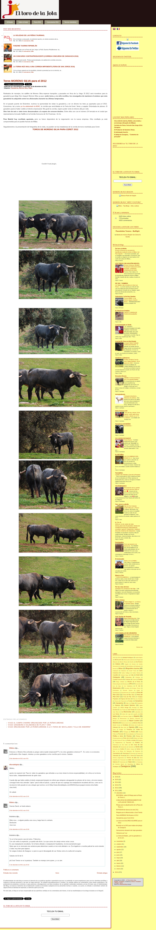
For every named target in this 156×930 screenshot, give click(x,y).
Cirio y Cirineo (119, 600)
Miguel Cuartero (134, 720)
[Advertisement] (30, 733)
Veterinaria (123, 762)
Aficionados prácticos (129, 659)
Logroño (135, 714)
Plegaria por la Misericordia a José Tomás (129, 812)
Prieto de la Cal (127, 738)
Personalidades (130, 734)
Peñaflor (116, 732)
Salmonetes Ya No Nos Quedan (125, 296)
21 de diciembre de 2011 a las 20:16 (19, 864)
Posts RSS (37, 22)
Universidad (137, 759)
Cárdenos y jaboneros (122, 358)
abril (117, 860)
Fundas (130, 701)
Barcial (114, 668)
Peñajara (125, 731)
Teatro (139, 753)
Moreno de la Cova (126, 722)
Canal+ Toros (132, 670)
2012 (116, 788)
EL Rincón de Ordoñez (122, 311)
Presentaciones (117, 738)
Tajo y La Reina (118, 751)
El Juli (138, 686)
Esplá (138, 690)
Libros (123, 714)
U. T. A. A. (118, 522)
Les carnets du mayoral (123, 438)
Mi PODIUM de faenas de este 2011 (127, 810)
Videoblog (130, 764)
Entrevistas (116, 690)
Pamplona (129, 729)
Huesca (117, 705)
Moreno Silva (23, 88)
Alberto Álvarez (124, 662)
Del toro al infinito (121, 248)
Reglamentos (118, 742)
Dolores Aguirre (117, 683)
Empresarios (117, 688)
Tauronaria (126, 753)
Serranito (115, 749)
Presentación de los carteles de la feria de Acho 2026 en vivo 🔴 (132, 489)
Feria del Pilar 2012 (128, 694)
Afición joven (118, 659)
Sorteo (138, 749)
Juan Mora (116, 712)
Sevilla (122, 749)
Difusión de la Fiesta (133, 681)
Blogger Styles (119, 883)
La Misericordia (126, 712)
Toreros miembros (70, 22)
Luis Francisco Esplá (126, 716)
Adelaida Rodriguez (127, 657)
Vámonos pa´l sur (121, 833)
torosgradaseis (120, 394)
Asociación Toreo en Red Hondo (125, 341)
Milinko (12, 748)
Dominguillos (119, 542)
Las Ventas (116, 714)
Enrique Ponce (136, 688)
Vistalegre (115, 766)
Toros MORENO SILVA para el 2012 (25, 80)
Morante (115, 723)
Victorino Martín (119, 764)
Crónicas (127, 679)
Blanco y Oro (119, 575)
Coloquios (116, 677)
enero (118, 869)
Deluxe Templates (136, 881)
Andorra (117, 664)
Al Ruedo (10, 22)
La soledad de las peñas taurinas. (29, 35)
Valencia (115, 762)
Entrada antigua (102, 873)
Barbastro (138, 666)
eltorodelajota (14, 764)
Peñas (133, 732)
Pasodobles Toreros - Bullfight (128, 231)
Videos (138, 764)
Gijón (127, 703)
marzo (118, 863)
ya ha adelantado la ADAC (30, 106)
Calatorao (123, 670)
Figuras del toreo (125, 698)
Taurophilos (119, 473)
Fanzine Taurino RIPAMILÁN (25, 46)
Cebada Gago (124, 675)
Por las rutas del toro (122, 587)
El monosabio (119, 559)
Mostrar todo (139, 647)
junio (118, 855)
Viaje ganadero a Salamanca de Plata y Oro (29, 725)
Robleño (137, 742)
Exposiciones (124, 692)
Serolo (137, 747)
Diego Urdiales (120, 681)
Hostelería (140, 703)
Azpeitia (122, 666)
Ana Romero (139, 662)
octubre (118, 844)
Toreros (138, 755)
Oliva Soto (123, 727)
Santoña (131, 747)
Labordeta (137, 712)
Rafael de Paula (138, 738)
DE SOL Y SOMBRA (121, 283)
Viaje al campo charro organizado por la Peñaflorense (36, 723)
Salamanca (116, 744)
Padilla (121, 729)
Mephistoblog (123, 884)
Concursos (128, 677)
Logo (129, 714)
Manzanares (123, 718)
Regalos (140, 740)
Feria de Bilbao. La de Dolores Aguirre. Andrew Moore (130, 300)
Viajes (30, 88)
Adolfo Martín (139, 657)
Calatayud (115, 670)
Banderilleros (130, 666)
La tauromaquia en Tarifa (123, 325)
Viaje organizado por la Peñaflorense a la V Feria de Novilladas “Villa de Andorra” (49, 727)
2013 (116, 785)
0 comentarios (26, 40)
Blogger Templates (119, 881)
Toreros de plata (131, 757)
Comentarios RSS (52, 22)
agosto (118, 849)
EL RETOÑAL (119, 454)
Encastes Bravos (121, 376)
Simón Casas (130, 749)
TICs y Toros (130, 755)
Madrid (136, 716)
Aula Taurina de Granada (123, 616)
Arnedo (134, 664)
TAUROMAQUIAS (121, 486)
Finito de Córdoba (138, 698)
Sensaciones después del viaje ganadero (129, 830)
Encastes (127, 688)
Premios (129, 736)
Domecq (125, 683)
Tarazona (137, 751)
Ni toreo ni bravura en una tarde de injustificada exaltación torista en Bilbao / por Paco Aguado (127, 252)
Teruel (122, 755)
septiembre (119, 847)
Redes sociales (131, 740)
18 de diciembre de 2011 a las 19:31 (19, 810)
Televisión (115, 755)
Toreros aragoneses (118, 757)
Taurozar (133, 753)
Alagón (139, 659)
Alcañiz (131, 662)
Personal (120, 734)
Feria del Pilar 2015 (129, 696)
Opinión (132, 727)
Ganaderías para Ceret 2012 (125, 818)
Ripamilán (128, 742)
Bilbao (121, 668)
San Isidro (125, 744)
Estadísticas (116, 692)
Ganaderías (119, 703)
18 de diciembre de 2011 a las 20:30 (19, 829)
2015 (114, 657)
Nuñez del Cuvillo (136, 725)
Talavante (129, 751)
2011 (116, 790)
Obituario (115, 727)
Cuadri (134, 679)
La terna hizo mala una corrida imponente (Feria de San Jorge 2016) (44, 66)
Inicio (57, 873)
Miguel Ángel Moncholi (130, 618)
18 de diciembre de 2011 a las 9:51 (18, 758)
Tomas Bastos (128, 440)
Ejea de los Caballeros (125, 686)
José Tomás (131, 709)
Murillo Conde (116, 725)
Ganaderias (15, 88)
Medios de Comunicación (120, 720)
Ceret (137, 675)
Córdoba (137, 677)
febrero (118, 866)
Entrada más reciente (10, 873)
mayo (118, 858)
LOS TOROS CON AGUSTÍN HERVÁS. (127, 263)
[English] (114, 29)
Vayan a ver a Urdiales (130, 560)
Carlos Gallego (126, 673)
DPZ (130, 684)
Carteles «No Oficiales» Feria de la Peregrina (127, 474)
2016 (119, 657)
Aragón (127, 664)
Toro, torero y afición (122, 504)
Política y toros (118, 736)
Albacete (115, 662)
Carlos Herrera (136, 673)
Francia (117, 701)
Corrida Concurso (118, 679)
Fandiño (133, 692)
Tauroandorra (116, 753)
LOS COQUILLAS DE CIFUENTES (126, 633)
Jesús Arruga (124, 707)
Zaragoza (125, 766)
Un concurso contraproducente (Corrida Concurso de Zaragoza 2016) (45, 56)
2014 (116, 782)
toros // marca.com (121, 411)
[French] (118, 29)
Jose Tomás (122, 709)
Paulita (138, 729)
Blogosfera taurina (132, 668)
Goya (132, 703)
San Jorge (134, 744)
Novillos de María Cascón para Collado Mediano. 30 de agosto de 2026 (132, 361)
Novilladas (125, 725)
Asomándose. (128, 425)
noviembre (119, 841)
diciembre (119, 793)
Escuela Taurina (127, 690)
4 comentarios (26, 61)
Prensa (138, 736)
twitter (129, 759)
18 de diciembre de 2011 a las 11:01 (19, 796)
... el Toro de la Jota (130, 880)
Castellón (115, 675)
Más (32, 40)
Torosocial (123, 759)
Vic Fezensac (138, 762)
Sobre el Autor (23, 22)
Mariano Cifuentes (135, 718)
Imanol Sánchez (129, 705)
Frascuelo (123, 701)
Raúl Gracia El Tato (120, 740)
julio (117, 852)
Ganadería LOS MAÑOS (123, 424)
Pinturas (138, 734)
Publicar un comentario (11, 870)
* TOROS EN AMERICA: (122, 577)
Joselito (139, 709)
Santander (123, 747)
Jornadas (134, 707)
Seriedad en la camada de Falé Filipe (125, 588)
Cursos (140, 679)
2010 (116, 872)
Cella (132, 675)
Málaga (115, 718)
